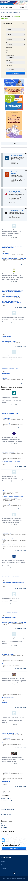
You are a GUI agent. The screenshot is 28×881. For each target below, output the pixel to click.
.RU (6, 7)
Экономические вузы (6, 814)
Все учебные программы (20, 264)
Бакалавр (9, 49)
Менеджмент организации (8, 654)
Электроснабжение (6, 336)
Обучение (3, 861)
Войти (22, 7)
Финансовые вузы (5, 812)
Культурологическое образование (10, 539)
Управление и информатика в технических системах (14, 258)
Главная (3, 12)
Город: (7, 26)
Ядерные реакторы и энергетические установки (13, 582)
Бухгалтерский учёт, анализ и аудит (10, 368)
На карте (14, 143)
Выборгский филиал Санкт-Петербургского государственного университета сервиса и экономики (12, 439)
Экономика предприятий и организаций (11, 423)
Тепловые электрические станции (10, 612)
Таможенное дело (6, 781)
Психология (4, 659)
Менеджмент (5, 702)
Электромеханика (6, 253)
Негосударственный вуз (6, 800)
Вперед (10, 791)
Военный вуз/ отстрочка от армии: (10, 66)
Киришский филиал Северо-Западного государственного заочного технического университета (13, 319)
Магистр (9, 52)
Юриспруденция (5, 663)
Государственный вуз (6, 798)
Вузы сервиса (4, 817)
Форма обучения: (10, 55)
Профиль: (8, 42)
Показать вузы (15, 73)
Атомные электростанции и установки (11, 576)
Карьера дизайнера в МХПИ (16, 210)
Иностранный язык (6, 533)
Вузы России (9, 12)
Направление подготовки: (12, 37)
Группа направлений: (10, 32)
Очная (2, 823)
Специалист (10, 51)
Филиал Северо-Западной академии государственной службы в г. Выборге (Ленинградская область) (13, 759)
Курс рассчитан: (9, 47)
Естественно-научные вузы (7, 809)
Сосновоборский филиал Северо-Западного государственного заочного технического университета (13, 600)
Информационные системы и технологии (11, 490)
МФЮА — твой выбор (16, 155)
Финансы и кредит (6, 373)
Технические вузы (5, 807)
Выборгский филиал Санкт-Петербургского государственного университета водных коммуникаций (12, 478)
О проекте (3, 868)
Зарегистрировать (14, 848)
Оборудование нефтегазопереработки (10, 296)
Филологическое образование (9, 544)
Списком (14, 146)
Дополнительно (4, 864)
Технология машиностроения (8, 341)
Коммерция (4, 378)
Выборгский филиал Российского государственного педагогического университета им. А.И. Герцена (12, 520)
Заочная (3, 825)
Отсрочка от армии (5, 834)
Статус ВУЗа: (9, 60)
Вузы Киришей (16, 12)
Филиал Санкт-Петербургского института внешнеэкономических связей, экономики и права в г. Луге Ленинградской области (14, 680)
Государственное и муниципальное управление (13, 776)
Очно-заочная (4, 827)
